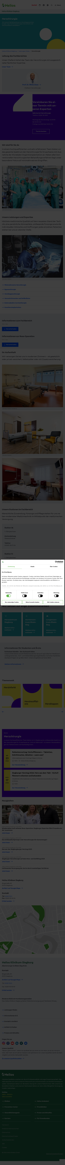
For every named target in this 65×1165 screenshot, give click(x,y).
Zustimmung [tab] (11, 566)
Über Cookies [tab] (54, 566)
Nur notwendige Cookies (12, 602)
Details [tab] (32, 566)
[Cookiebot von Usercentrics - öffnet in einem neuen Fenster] (56, 562)
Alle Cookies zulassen (53, 602)
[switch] (24, 596)
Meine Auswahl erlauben (32, 602)
